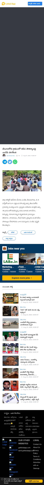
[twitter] (10, 163)
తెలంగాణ (9, 16)
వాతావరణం (35, 426)
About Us (36, 447)
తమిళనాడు (7, 423)
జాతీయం (28, 420)
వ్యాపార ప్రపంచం (34, 431)
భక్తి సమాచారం (29, 425)
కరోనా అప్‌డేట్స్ (21, 431)
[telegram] (5, 163)
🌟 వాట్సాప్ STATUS (13, 426)
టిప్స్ (12, 432)
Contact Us (37, 444)
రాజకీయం (22, 435)
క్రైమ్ (27, 417)
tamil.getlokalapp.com (26, 451)
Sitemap (36, 468)
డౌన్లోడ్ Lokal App (34, 481)
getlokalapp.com (24, 448)
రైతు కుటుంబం (35, 422)
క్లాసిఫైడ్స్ (28, 429)
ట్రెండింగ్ (13, 420)
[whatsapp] (15, 163)
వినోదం (21, 426)
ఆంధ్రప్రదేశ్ (9, 11)
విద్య (33, 417)
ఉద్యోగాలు (14, 417)
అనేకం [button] (8, 141)
